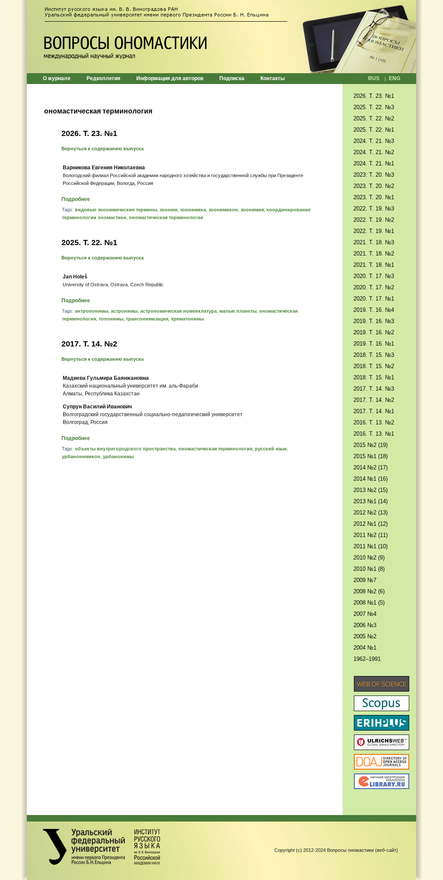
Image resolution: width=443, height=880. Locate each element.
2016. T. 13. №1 (373, 433)
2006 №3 (364, 625)
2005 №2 (364, 636)
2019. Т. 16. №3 (373, 321)
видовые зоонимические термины (116, 209)
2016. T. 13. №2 (373, 422)
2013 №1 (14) (370, 501)
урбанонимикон (81, 456)
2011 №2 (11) (370, 535)
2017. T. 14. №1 (373, 411)
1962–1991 (367, 659)
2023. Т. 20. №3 (373, 174)
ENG (394, 78)
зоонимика (193, 209)
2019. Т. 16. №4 (373, 310)
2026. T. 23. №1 (89, 133)
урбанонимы (118, 456)
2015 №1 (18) (370, 456)
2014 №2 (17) (370, 467)
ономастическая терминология (166, 217)
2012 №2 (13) (370, 512)
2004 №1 (364, 647)
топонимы (111, 318)
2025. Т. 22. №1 (89, 242)
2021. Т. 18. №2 (373, 253)
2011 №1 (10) (370, 546)
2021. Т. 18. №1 (373, 265)
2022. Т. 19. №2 (373, 220)
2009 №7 (364, 580)
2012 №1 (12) (370, 524)
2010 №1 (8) (369, 569)
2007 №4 (364, 614)
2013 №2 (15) (370, 490)
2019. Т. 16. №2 (373, 332)
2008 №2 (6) (369, 591)
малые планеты (238, 311)
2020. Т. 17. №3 (373, 276)
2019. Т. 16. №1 (373, 343)
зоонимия (252, 209)
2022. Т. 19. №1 (373, 231)
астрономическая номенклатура (178, 311)
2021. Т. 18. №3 (373, 242)
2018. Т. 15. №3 (373, 355)
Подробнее (75, 199)
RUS (373, 78)
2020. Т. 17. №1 (373, 298)
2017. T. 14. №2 (89, 344)
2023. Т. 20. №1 (373, 197)
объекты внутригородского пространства (125, 448)
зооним (168, 209)
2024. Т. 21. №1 (373, 163)
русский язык (271, 448)
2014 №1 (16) (370, 479)
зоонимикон (223, 209)
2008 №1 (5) (369, 602)
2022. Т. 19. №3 (373, 208)
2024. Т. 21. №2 (373, 152)
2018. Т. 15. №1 (373, 377)
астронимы (124, 311)
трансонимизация (147, 318)
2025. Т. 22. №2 (373, 118)
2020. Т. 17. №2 (373, 287)
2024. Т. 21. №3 (373, 141)
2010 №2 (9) (369, 557)
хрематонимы (187, 318)
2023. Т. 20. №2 (373, 186)
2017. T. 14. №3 (373, 388)
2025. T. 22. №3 (373, 107)
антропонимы (91, 311)
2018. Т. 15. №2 (373, 366)
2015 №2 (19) (370, 445)
